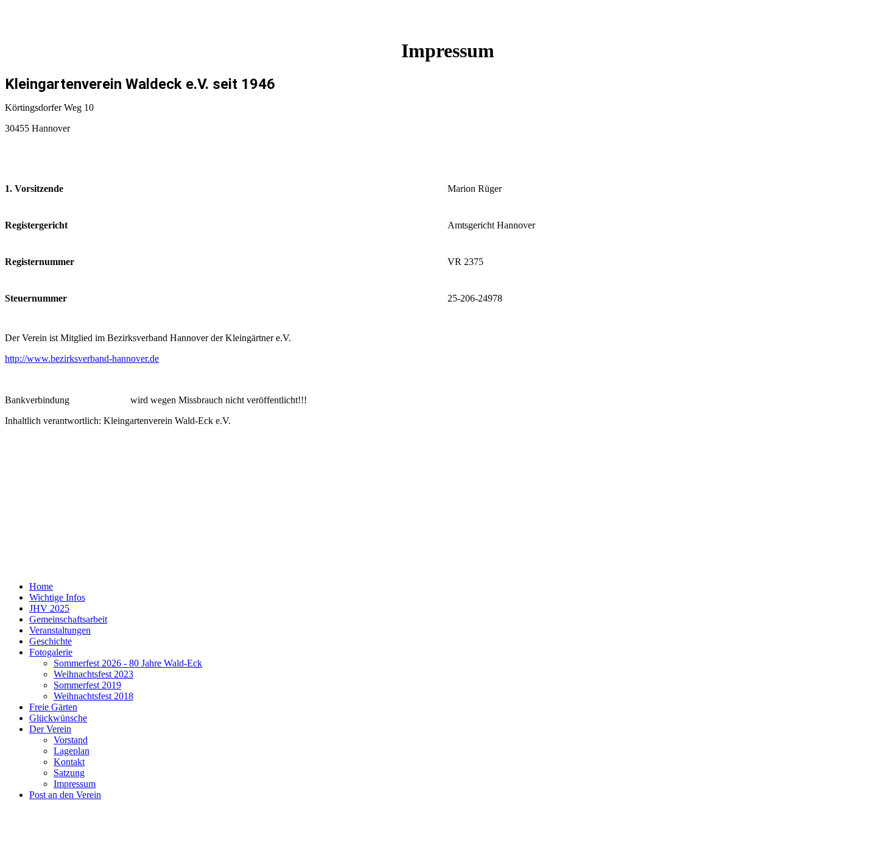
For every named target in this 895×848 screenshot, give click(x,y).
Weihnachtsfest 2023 (93, 674)
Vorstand (71, 740)
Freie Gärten (53, 707)
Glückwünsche (58, 718)
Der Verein (50, 729)
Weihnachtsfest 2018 (93, 696)
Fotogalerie (50, 652)
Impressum (75, 784)
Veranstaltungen (60, 630)
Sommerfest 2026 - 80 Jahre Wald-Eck (128, 663)
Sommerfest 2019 (87, 685)
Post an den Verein (65, 795)
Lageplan (72, 751)
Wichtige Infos (57, 597)
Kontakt (69, 762)
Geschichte (50, 641)
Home (41, 586)
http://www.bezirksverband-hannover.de (82, 358)
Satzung (69, 773)
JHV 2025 (49, 608)
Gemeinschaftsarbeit (68, 619)
